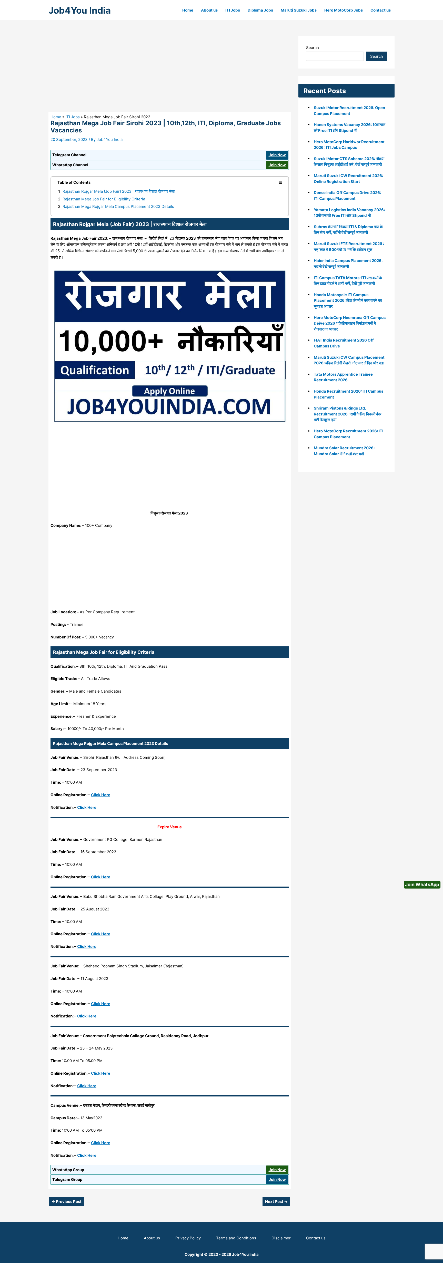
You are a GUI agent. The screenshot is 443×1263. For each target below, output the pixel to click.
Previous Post (67, 1201)
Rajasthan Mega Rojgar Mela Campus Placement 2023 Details (118, 206)
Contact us (380, 10)
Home (187, 10)
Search (312, 47)
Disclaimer (281, 1238)
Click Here (100, 794)
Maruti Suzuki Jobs (299, 10)
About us (209, 10)
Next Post (276, 1201)
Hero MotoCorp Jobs (343, 10)
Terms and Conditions (236, 1238)
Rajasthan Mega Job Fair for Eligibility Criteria (104, 199)
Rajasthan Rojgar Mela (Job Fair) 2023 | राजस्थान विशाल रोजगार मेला (119, 191)
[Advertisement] (169, 74)
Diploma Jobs (260, 10)
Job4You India (79, 10)
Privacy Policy (188, 1238)
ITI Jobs (232, 10)
